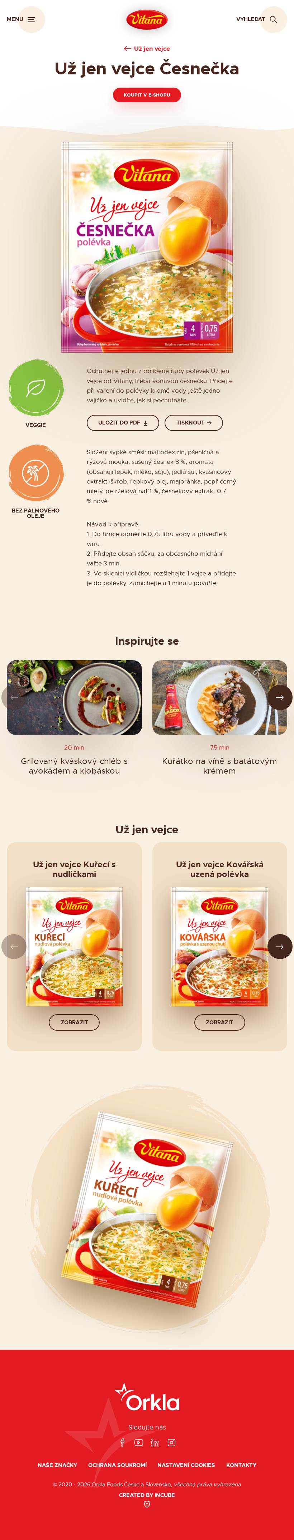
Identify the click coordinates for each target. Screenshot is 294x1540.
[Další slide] (280, 697)
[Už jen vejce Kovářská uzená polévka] (219, 946)
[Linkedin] (155, 1443)
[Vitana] (147, 20)
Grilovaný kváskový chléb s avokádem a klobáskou (74, 766)
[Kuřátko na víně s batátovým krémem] (220, 697)
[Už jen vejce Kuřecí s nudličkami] (74, 946)
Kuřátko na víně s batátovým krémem (219, 766)
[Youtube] (138, 1443)
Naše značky (57, 1465)
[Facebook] (122, 1443)
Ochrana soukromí (117, 1465)
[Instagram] (171, 1443)
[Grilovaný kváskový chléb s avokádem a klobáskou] (74, 697)
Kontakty (241, 1465)
